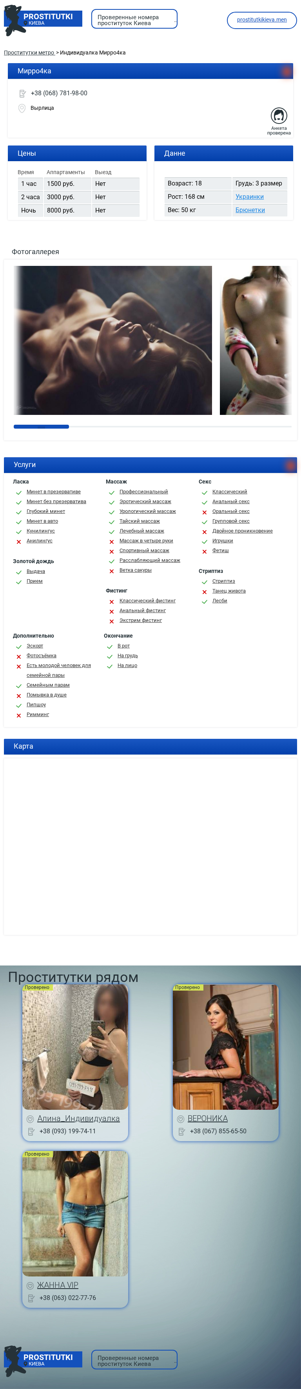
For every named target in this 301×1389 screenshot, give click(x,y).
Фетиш (220, 550)
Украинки (250, 196)
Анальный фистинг (143, 610)
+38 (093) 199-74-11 (68, 1130)
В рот (124, 646)
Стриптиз (223, 581)
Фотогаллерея (35, 251)
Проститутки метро (29, 52)
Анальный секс (231, 501)
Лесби (219, 601)
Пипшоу (36, 704)
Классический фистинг (148, 601)
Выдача (36, 571)
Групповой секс (231, 521)
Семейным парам (48, 685)
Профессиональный (144, 492)
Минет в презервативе (54, 492)
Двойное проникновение (242, 531)
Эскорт (35, 646)
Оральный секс (231, 511)
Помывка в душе (47, 695)
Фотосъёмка (41, 655)
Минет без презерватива (56, 501)
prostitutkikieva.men (262, 19)
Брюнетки (250, 210)
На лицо (127, 665)
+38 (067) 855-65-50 (218, 1130)
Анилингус (40, 541)
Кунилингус (41, 531)
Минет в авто (42, 521)
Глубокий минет (46, 511)
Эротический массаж (145, 501)
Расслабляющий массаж (150, 560)
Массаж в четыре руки (146, 541)
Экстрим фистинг (141, 620)
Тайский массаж (140, 521)
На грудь (128, 655)
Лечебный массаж (142, 531)
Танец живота (229, 591)
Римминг (38, 714)
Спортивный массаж (144, 550)
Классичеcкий (229, 492)
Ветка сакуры (136, 570)
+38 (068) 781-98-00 (59, 93)
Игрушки (222, 541)
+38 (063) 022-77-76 (68, 1297)
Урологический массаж (148, 511)
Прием (35, 581)
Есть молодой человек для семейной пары (59, 670)
